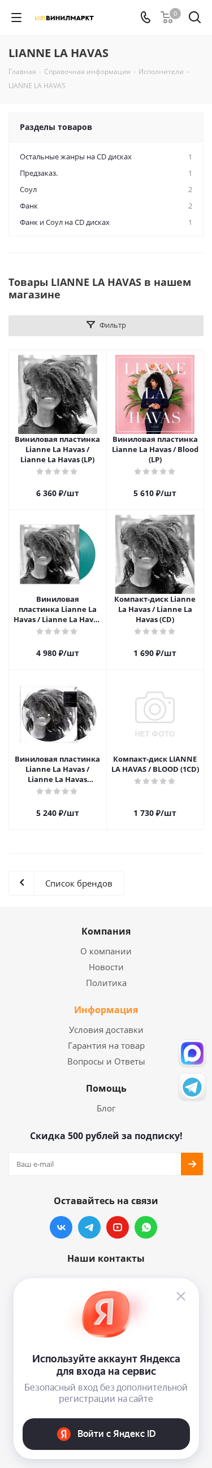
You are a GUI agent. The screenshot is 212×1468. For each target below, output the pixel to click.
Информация (106, 1010)
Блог (106, 1108)
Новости (106, 966)
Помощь (106, 1088)
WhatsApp (146, 1227)
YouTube (117, 1227)
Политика (106, 982)
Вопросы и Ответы (106, 1061)
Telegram (89, 1227)
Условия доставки (106, 1029)
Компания (106, 931)
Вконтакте (61, 1227)
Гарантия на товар (106, 1045)
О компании (106, 951)
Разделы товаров (56, 126)
